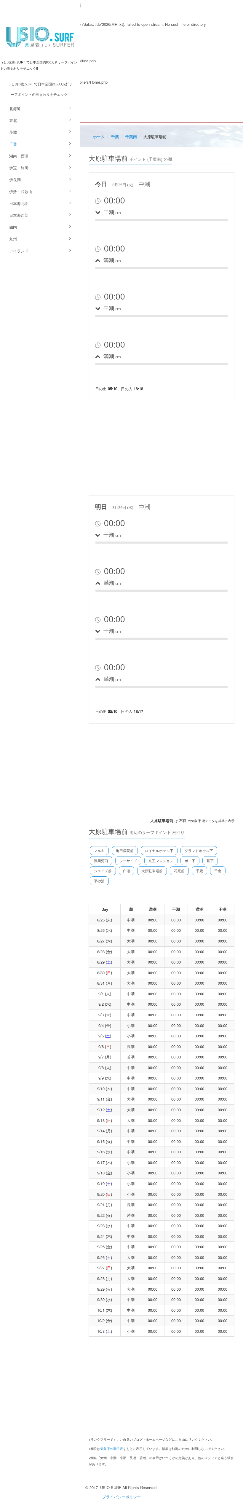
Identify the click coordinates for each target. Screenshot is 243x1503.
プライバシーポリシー (121, 1496)
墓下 (210, 860)
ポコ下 (190, 860)
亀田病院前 (125, 850)
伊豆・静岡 (18, 168)
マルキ (99, 850)
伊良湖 (15, 179)
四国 (13, 227)
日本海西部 (18, 215)
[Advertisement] (161, 447)
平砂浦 (99, 880)
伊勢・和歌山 (20, 191)
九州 (13, 239)
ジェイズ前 (103, 870)
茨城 (13, 132)
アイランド (18, 251)
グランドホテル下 (199, 850)
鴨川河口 (101, 860)
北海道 (15, 108)
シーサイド (128, 860)
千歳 (199, 870)
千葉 (13, 144)
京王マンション (160, 860)
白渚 (126, 870)
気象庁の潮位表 (111, 1448)
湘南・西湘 (18, 156)
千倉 (217, 870)
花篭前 (179, 870)
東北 (13, 120)
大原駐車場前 (152, 870)
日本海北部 (18, 203)
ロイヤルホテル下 (159, 850)
